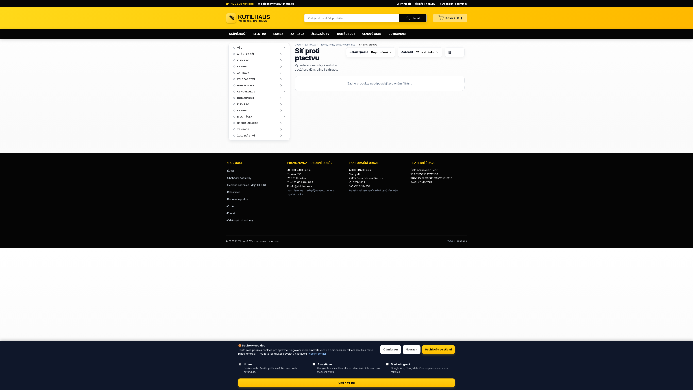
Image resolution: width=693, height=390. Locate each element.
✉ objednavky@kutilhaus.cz (276, 3)
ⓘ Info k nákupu (425, 3)
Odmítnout (390, 349)
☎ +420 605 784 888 (240, 3)
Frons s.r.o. (461, 241)
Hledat (416, 18)
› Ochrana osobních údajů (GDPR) (246, 185)
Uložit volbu (346, 382)
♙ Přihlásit (404, 3)
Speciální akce (247, 123)
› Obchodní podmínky (238, 177)
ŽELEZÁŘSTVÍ (320, 33)
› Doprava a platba (237, 199)
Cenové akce (372, 33)
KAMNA (278, 33)
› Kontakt (231, 213)
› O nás (230, 206)
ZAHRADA (297, 33)
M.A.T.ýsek (244, 116)
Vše (239, 47)
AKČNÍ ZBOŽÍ (238, 33)
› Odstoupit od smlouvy (240, 220)
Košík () (453, 18)
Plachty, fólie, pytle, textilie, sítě (337, 44)
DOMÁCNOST (346, 33)
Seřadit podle (359, 52)
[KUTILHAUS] (262, 18)
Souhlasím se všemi (438, 349)
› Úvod (230, 170)
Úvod (298, 44)
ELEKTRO (259, 33)
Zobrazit (407, 52)
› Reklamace (233, 192)
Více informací (317, 353)
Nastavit (411, 349)
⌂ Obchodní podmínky (453, 3)
